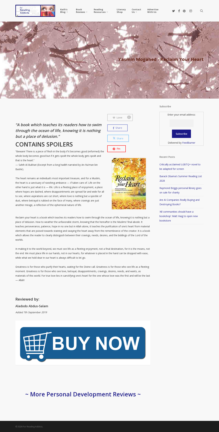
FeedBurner (188, 142)
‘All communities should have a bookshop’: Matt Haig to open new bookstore (178, 216)
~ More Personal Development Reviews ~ (83, 394)
